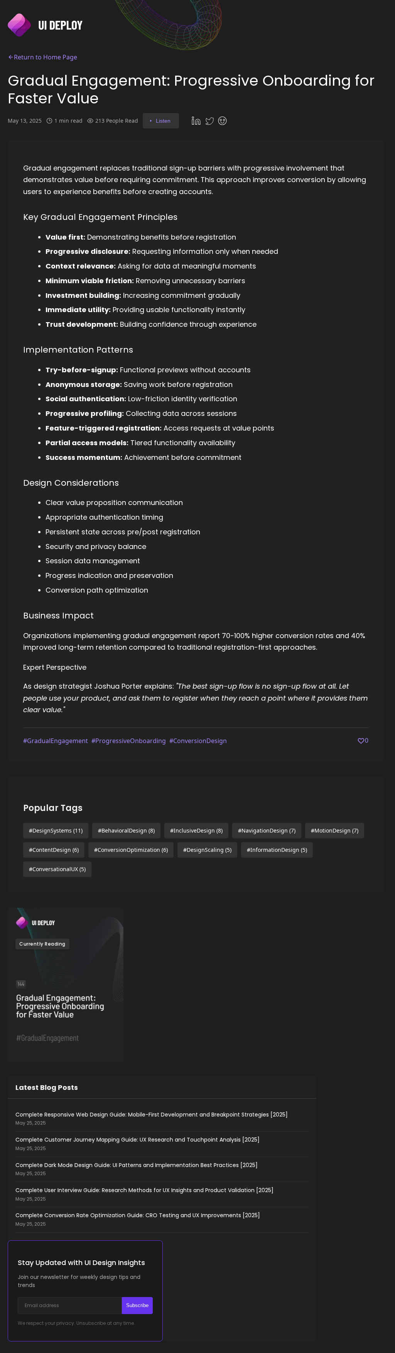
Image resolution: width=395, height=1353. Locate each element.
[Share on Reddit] (223, 121)
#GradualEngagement (55, 740)
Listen (163, 121)
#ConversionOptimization (131, 849)
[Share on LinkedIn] (197, 121)
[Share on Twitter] (210, 121)
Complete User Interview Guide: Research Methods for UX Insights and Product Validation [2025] (144, 1194)
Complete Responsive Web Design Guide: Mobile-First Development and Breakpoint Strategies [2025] (151, 1119)
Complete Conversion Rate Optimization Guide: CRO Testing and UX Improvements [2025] (137, 1219)
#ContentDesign (54, 849)
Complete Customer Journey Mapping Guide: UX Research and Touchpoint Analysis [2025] (137, 1144)
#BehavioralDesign (126, 830)
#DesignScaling (207, 849)
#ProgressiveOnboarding (128, 740)
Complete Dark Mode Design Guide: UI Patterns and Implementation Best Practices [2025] (136, 1169)
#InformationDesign (277, 849)
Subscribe (137, 1305)
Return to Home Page (45, 57)
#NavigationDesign (266, 830)
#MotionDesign (334, 830)
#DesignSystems (56, 830)
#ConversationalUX (57, 869)
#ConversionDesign (198, 740)
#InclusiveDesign (196, 830)
